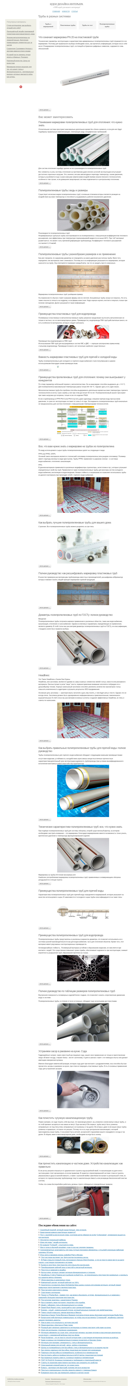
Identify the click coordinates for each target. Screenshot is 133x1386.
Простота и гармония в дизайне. (53, 1270)
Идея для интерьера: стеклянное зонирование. (59, 1330)
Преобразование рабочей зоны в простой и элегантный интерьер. (66, 1267)
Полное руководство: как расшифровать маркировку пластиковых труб (77, 573)
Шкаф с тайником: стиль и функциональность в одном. (62, 1305)
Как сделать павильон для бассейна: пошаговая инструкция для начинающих (71, 1350)
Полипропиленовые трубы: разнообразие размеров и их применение (77, 254)
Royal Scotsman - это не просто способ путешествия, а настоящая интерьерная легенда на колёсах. (79, 1337)
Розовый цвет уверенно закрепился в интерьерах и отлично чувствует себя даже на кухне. (76, 1327)
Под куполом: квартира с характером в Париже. (59, 1300)
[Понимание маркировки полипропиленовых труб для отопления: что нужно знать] (83, 150)
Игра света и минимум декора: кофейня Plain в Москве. (61, 1255)
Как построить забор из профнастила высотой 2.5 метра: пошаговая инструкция (72, 1355)
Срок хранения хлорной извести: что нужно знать (60, 1365)
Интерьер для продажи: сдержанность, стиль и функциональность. (67, 1342)
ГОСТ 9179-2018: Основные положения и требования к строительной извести (71, 1360)
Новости (66, 11)
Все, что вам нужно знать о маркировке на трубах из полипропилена (76, 446)
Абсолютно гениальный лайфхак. (53, 1240)
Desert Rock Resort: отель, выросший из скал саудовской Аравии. (66, 1307)
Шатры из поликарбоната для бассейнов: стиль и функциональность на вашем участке (74, 1347)
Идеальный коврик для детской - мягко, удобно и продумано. (64, 1345)
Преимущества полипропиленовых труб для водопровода (70, 935)
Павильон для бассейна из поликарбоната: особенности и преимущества (69, 1352)
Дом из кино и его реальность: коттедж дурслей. (59, 1322)
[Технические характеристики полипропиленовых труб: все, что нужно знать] (83, 855)
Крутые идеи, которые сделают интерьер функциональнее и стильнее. (68, 1272)
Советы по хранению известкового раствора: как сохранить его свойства (69, 1362)
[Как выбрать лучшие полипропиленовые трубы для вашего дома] (83, 546)
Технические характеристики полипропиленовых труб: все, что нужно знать (80, 826)
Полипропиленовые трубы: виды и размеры (63, 190)
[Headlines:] (83, 720)
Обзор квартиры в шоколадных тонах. (55, 1280)
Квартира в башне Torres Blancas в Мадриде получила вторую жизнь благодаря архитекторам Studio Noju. (82, 1315)
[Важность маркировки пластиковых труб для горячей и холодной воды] (83, 366)
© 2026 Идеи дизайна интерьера (15, 1379)
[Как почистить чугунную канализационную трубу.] (83, 1145)
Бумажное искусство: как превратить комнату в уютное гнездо (65, 1372)
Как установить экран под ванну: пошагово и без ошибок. (63, 1302)
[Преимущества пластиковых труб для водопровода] (83, 332)
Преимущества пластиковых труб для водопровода (67, 313)
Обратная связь (87, 1379)
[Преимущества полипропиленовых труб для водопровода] (83, 968)
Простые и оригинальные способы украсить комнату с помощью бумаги (69, 1370)
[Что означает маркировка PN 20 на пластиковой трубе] (83, 79)
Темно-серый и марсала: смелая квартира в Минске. (61, 1312)
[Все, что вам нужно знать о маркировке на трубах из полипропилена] (83, 495)
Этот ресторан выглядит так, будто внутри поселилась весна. (64, 1257)
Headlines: (44, 675)
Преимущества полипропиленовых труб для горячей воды (71, 890)
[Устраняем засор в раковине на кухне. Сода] (83, 1089)
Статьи (74, 11)
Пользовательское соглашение (59, 1379)
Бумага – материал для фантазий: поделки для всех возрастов (65, 1367)
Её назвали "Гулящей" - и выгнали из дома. (57, 1245)
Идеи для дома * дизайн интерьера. (54, 1242)
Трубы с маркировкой (48, 25)
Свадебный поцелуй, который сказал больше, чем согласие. (63, 1230)
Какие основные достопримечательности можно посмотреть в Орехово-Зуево (71, 1340)
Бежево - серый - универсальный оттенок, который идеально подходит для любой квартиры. (77, 1310)
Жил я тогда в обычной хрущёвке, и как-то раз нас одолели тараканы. (67, 1247)
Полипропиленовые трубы (107, 25)
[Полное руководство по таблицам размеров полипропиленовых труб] (83, 1022)
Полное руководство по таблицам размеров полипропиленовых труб (76, 991)
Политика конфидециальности (53, 1381)
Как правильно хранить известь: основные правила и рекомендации (67, 1357)
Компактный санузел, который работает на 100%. (60, 1282)
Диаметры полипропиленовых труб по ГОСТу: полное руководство (75, 614)
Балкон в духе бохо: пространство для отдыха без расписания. (65, 1265)
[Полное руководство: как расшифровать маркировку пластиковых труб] (83, 593)
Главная (56, 11)
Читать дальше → (45, 110)
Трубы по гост (87, 25)
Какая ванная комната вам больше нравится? (58, 1232)
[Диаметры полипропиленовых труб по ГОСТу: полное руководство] (83, 648)
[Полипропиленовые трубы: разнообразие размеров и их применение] (83, 278)
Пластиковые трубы (67, 25)
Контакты (47, 1379)
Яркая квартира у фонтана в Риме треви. (57, 1325)
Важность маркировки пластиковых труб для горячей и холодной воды (77, 357)
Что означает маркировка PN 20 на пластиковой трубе (68, 37)
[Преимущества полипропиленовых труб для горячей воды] (83, 912)
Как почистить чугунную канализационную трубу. (65, 1117)
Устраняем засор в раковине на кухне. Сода (62, 1051)
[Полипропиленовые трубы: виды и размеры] (83, 215)
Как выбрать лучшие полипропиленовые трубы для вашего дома (74, 522)
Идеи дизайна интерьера (66, 4)
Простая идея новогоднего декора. (54, 1290)
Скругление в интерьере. (50, 1292)
